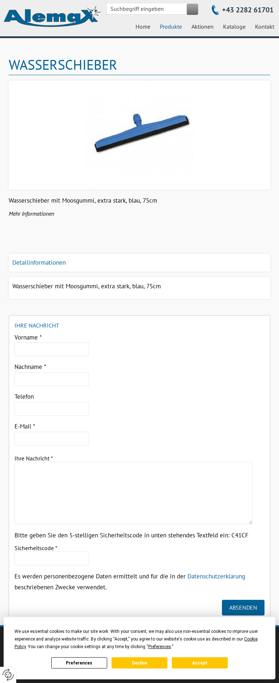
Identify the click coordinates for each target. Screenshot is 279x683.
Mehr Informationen (31, 213)
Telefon (24, 397)
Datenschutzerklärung (216, 576)
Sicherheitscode (36, 548)
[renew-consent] (8, 675)
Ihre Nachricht (34, 458)
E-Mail (25, 426)
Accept (199, 663)
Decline (139, 663)
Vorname (28, 337)
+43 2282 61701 (248, 10)
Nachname (30, 367)
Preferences (79, 663)
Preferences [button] (159, 646)
